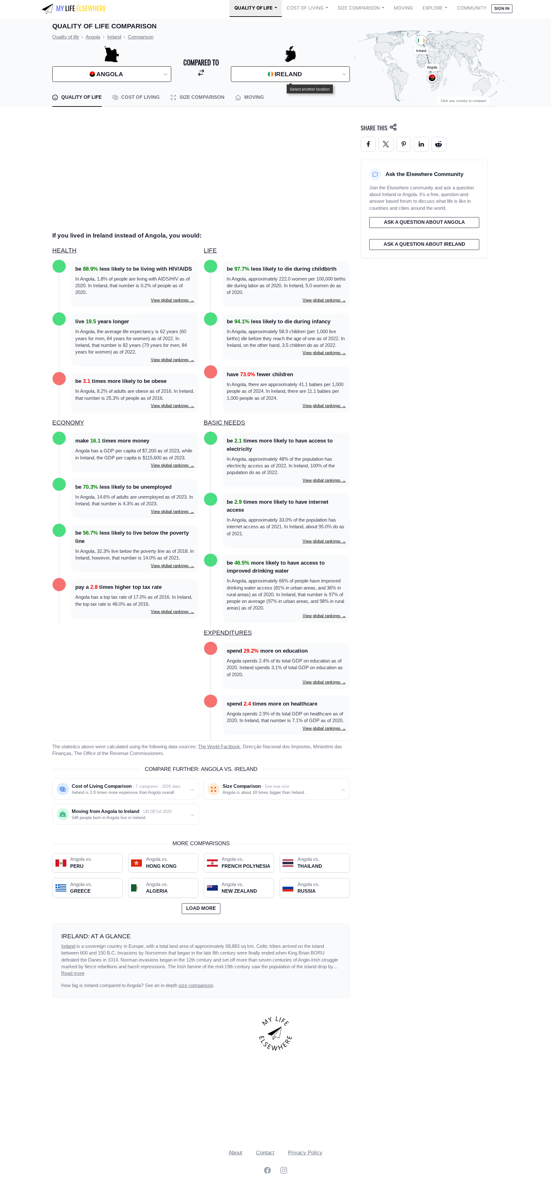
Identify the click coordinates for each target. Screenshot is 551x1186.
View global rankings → (172, 300)
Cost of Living (305, 8)
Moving (403, 8)
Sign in (501, 8)
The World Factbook (219, 746)
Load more (201, 908)
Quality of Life (253, 8)
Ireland (68, 946)
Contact (265, 1153)
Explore (432, 8)
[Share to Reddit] (438, 144)
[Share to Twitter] (385, 144)
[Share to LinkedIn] (421, 144)
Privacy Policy (305, 1153)
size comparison (196, 985)
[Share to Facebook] (368, 144)
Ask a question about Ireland (424, 244)
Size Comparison (359, 8)
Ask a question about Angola (424, 222)
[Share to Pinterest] (403, 144)
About (235, 1153)
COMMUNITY (472, 8)
